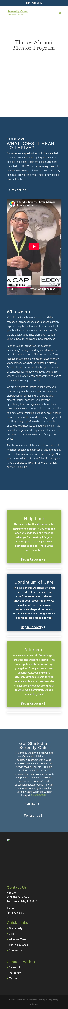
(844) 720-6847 (16, 912)
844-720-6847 (38, 795)
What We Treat (17, 939)
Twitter (13, 978)
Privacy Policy (51, 1000)
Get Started (17, 190)
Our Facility (15, 928)
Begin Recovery (32, 559)
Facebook (14, 967)
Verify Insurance (18, 944)
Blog (11, 933)
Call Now (31, 804)
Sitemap (34, 1004)
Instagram (15, 972)
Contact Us (32, 815)
